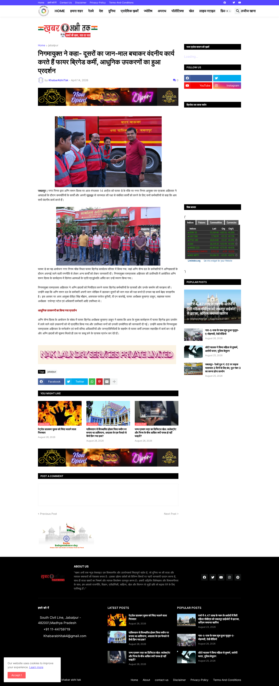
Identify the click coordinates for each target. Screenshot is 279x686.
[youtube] (239, 2)
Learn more (36, 667)
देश (101, 11)
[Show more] (114, 381)
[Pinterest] (99, 381)
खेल (191, 11)
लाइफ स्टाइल (207, 11)
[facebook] (225, 2)
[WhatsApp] (92, 381)
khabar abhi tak (71, 679)
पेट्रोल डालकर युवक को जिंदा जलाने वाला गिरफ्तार (57, 430)
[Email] (107, 381)
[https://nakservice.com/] (198, 93)
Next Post (170, 513)
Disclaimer (80, 2)
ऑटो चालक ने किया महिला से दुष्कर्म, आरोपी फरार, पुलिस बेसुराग (221, 349)
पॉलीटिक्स (178, 11)
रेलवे (91, 11)
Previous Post (48, 513)
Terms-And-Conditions (121, 2)
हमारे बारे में (52, 2)
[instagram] (229, 577)
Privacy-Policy (98, 2)
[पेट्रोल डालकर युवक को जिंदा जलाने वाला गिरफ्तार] (117, 620)
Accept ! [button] (16, 675)
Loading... (191, 56)
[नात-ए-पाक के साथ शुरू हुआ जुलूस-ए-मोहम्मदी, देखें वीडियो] (193, 334)
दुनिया (111, 11)
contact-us (161, 679)
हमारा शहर (76, 11)
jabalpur (53, 45)
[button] (228, 11)
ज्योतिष (148, 11)
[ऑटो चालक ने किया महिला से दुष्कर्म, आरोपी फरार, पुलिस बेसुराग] (193, 352)
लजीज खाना (248, 11)
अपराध (162, 11)
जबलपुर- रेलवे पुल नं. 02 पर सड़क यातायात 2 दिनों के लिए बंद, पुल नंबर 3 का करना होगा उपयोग (223, 368)
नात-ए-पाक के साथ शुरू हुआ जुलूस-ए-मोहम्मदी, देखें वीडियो (222, 331)
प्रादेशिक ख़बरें (130, 11)
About (146, 679)
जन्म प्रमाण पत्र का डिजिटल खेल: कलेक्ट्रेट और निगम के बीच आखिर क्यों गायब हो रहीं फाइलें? (155, 432)
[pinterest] (238, 577)
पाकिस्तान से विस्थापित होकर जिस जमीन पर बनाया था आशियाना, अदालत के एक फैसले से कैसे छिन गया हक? (106, 432)
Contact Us (66, 2)
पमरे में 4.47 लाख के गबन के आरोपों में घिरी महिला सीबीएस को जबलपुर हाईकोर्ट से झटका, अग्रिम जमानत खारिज (219, 619)
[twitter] (234, 2)
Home (41, 2)
